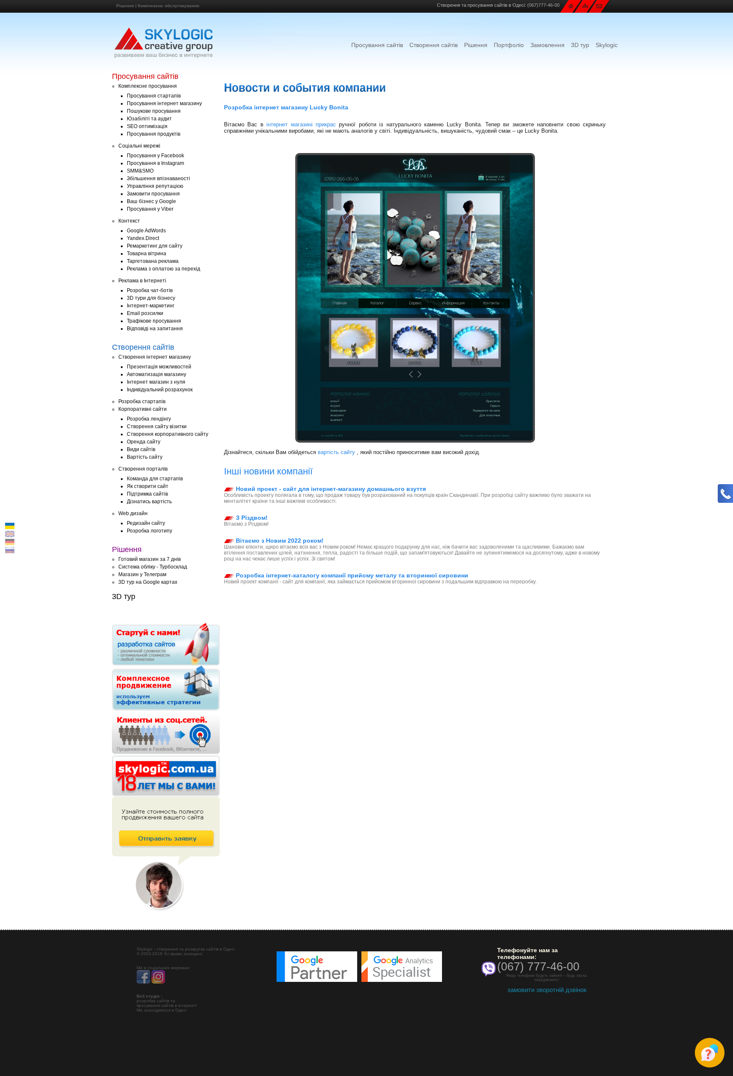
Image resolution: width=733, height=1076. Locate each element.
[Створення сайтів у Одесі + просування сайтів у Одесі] (163, 43)
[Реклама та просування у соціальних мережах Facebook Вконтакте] (166, 752)
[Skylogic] (570, 5)
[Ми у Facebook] (143, 982)
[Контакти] (599, 5)
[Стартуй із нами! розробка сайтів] (166, 664)
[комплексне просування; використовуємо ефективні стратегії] (166, 708)
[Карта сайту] (585, 5)
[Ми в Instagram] (158, 982)
